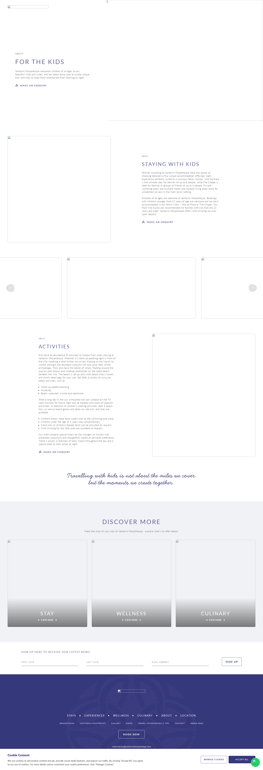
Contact (180, 723)
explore (47, 620)
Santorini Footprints (93, 723)
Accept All (242, 759)
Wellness (211, 10)
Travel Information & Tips (153, 723)
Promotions (67, 723)
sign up (232, 661)
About (166, 715)
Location (188, 715)
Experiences (175, 10)
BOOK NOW (131, 734)
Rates (129, 723)
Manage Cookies (214, 759)
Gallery (116, 723)
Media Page (196, 723)
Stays (156, 10)
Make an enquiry (33, 85)
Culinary (194, 10)
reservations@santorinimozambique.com (131, 746)
